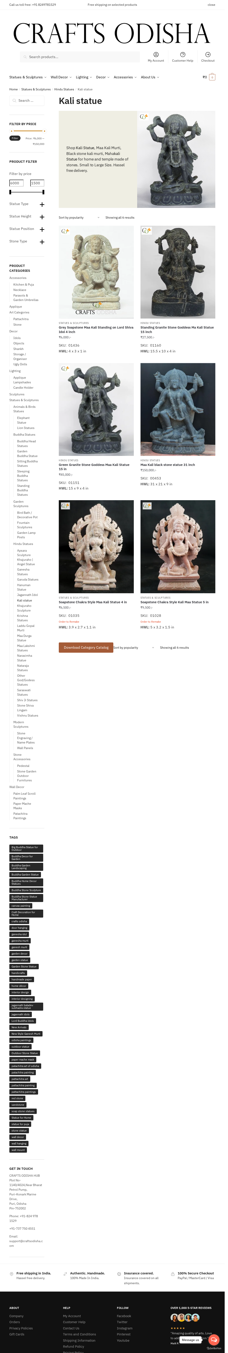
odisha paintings (21, 1040)
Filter (15, 138)
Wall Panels (25, 748)
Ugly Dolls (20, 364)
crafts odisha (19, 921)
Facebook (124, 1316)
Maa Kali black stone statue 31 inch (167, 465)
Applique (15, 307)
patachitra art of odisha (25, 1066)
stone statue (19, 1130)
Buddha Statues (24, 435)
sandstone (18, 1104)
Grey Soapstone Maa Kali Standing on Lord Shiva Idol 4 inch (96, 329)
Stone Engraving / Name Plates (26, 737)
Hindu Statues (64, 89)
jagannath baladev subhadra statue (22, 1007)
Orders (14, 1322)
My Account (156, 61)
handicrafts (18, 973)
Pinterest (123, 1334)
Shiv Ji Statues (27, 700)
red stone (17, 1098)
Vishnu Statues (27, 715)
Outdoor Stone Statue (25, 1053)
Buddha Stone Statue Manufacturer (24, 898)
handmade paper (22, 979)
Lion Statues (26, 428)
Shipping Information (79, 1340)
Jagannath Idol (27, 595)
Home (13, 89)
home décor (19, 985)
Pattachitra (20, 319)
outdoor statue (20, 1046)
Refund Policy (73, 1346)
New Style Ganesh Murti (26, 1033)
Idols (17, 338)
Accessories (17, 278)
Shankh (18, 349)
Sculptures (16, 394)
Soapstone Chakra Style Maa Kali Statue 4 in (93, 602)
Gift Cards (16, 1334)
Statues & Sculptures (36, 89)
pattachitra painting (23, 1085)
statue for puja (20, 1124)
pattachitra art (20, 1079)
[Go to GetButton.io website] (214, 1348)
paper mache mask (23, 1059)
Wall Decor (16, 787)
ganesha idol (19, 934)
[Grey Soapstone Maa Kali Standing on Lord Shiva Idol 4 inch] (96, 272)
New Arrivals (19, 1027)
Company (16, 1316)
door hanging (19, 927)
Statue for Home (21, 1117)
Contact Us (71, 1328)
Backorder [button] (96, 634)
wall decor (18, 1137)
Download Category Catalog (86, 647)
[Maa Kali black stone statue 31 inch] (178, 409)
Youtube (123, 1340)
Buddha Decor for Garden (22, 858)
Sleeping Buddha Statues (23, 475)
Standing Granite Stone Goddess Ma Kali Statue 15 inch (177, 329)
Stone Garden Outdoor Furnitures (26, 775)
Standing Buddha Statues (23, 490)
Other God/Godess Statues (26, 680)
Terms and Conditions (79, 1334)
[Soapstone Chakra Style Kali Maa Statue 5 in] (178, 546)
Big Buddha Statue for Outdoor (25, 848)
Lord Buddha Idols (23, 1020)
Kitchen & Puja (23, 284)
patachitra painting (23, 1072)
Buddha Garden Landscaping (21, 867)
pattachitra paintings (24, 1091)
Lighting (14, 371)
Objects (18, 343)
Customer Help (182, 61)
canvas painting (21, 905)
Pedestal (23, 766)
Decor (13, 331)
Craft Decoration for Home (23, 913)
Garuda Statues (28, 579)
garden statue (20, 960)
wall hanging (19, 1143)
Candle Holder (23, 388)
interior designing (22, 998)
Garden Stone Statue (24, 966)
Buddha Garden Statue (25, 874)
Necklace (19, 290)
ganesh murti (19, 947)
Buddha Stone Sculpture (26, 890)
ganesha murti (20, 940)
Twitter (122, 1322)
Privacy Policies (21, 1328)
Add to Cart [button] (96, 358)
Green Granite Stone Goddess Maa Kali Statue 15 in (94, 467)
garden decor (19, 953)
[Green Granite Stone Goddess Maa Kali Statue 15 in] (96, 409)
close (211, 5)
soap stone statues (23, 1111)
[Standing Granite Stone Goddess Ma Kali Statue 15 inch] (178, 272)
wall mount (18, 1150)
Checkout (208, 61)
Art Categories (19, 312)
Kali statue (24, 600)
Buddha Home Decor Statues (24, 882)
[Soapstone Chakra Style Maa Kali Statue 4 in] (96, 546)
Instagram (124, 1328)
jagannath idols (21, 1014)
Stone (17, 325)
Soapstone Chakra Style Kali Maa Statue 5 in (174, 602)
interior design (20, 992)
